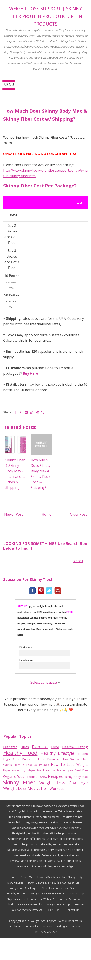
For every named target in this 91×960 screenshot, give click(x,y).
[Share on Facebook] (16, 412)
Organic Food (13, 776)
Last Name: (26, 660)
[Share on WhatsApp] (31, 412)
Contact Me (72, 910)
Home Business (47, 759)
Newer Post (13, 514)
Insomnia (49, 770)
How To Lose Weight (69, 764)
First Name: (26, 647)
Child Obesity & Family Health (24, 904)
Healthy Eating (75, 747)
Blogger (63, 926)
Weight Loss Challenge (63, 783)
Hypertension (12, 770)
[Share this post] (37, 412)
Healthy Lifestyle (57, 753)
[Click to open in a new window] (33, 590)
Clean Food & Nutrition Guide (59, 888)
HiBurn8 (82, 754)
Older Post (78, 514)
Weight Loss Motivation (26, 788)
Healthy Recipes (16, 893)
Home (46, 514)
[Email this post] (26, 412)
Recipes (55, 776)
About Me (27, 877)
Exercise (40, 747)
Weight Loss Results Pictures (48, 893)
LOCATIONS (54, 910)
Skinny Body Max (76, 777)
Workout (57, 788)
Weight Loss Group (58, 904)
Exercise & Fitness (69, 899)
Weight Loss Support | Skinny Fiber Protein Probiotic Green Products (45, 16)
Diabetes (10, 747)
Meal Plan (81, 770)
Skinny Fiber (19, 782)
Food (55, 747)
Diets (25, 747)
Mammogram (65, 770)
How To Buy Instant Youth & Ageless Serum (54, 882)
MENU (9, 86)
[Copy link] (42, 412)
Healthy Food (20, 753)
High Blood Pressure (18, 759)
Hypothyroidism (32, 770)
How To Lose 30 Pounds (31, 765)
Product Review (36, 777)
